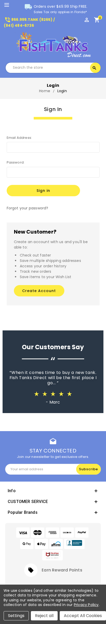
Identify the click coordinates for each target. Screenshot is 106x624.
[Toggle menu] (9, 5)
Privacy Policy (86, 604)
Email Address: (19, 137)
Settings (16, 616)
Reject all (44, 616)
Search (94, 68)
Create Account (39, 290)
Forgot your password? (27, 208)
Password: (16, 162)
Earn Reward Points (62, 570)
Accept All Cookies (83, 616)
